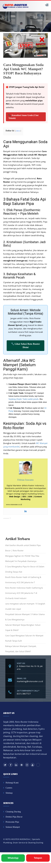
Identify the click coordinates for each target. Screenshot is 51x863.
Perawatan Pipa (12, 822)
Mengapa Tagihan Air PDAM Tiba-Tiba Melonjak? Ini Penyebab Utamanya (22, 558)
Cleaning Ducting (13, 812)
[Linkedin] (25, 511)
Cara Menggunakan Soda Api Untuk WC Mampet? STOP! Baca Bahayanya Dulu (23, 71)
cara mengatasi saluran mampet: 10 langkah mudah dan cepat (25, 606)
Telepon (38, 858)
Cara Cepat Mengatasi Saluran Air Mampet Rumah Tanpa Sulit (24, 638)
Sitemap (9, 793)
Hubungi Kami (12, 783)
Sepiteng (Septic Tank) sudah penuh (23, 399)
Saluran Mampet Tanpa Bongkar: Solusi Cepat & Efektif (22, 627)
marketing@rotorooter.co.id (30, 681)
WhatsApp (13, 858)
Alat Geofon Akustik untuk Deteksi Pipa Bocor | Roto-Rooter (23, 548)
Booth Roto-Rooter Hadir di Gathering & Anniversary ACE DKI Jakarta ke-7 (23, 580)
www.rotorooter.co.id (14, 504)
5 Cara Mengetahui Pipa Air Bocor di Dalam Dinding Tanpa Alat (24, 569)
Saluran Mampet (13, 827)
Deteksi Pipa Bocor (14, 817)
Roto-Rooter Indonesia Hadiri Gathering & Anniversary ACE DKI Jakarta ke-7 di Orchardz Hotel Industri (24, 593)
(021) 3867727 (24, 693)
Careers (9, 788)
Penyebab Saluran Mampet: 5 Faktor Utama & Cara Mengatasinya (25, 617)
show (18, 131)
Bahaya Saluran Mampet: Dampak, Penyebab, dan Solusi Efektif (20, 649)
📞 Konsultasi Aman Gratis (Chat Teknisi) (23, 116)
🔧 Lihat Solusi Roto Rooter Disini (25, 345)
